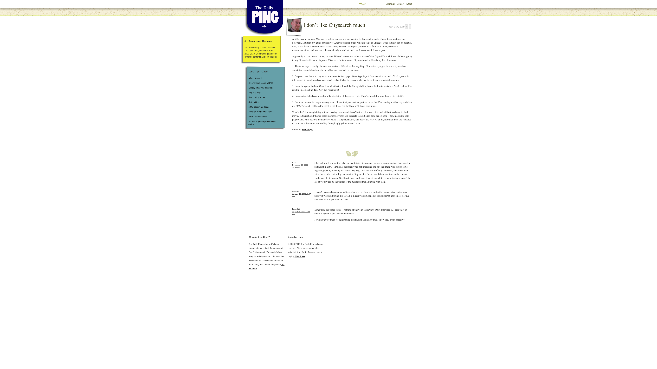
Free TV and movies (257, 116)
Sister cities (253, 102)
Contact (400, 3)
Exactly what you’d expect (260, 88)
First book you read (257, 97)
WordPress (300, 256)
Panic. (304, 252)
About (409, 3)
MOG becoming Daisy (258, 107)
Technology (307, 129)
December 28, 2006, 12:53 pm (300, 166)
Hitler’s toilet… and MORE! (260, 83)
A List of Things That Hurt (259, 112)
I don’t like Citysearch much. (335, 24)
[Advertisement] (332, 139)
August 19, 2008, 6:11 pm (301, 213)
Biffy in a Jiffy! (254, 92)
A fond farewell (255, 78)
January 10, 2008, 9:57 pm (301, 195)
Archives (390, 3)
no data (314, 89)
